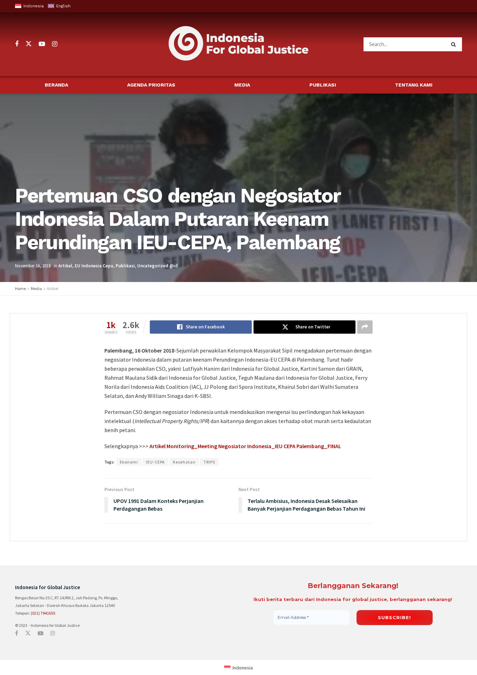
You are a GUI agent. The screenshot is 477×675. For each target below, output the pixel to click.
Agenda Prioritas (151, 85)
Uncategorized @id (157, 266)
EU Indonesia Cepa (94, 266)
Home (20, 288)
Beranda (56, 85)
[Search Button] (455, 44)
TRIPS (209, 462)
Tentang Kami (413, 85)
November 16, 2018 (33, 266)
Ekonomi (129, 462)
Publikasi (322, 85)
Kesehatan (184, 462)
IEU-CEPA (155, 462)
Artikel (65, 266)
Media (242, 85)
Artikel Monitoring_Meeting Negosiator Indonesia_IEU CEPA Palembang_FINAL (245, 446)
